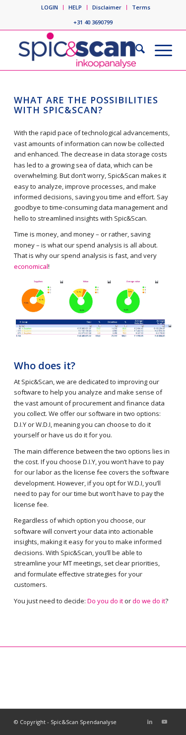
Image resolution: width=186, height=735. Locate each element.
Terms (141, 7)
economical (31, 266)
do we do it (148, 600)
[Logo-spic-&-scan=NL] (77, 50)
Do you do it (105, 600)
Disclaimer (107, 7)
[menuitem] (49, 7)
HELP (75, 7)
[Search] (135, 50)
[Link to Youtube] (164, 721)
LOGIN (49, 7)
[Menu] (158, 50)
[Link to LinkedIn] (149, 721)
